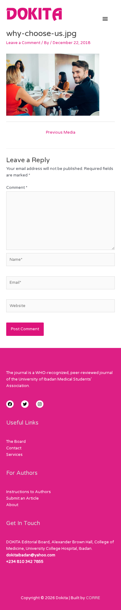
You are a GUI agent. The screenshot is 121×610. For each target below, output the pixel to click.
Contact (13, 448)
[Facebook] (10, 404)
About (12, 504)
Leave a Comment (23, 42)
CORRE (93, 597)
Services (14, 454)
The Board (16, 441)
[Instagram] (39, 404)
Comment (16, 187)
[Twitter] (25, 404)
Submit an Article (22, 498)
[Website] (60, 307)
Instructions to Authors (28, 491)
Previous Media (60, 132)
